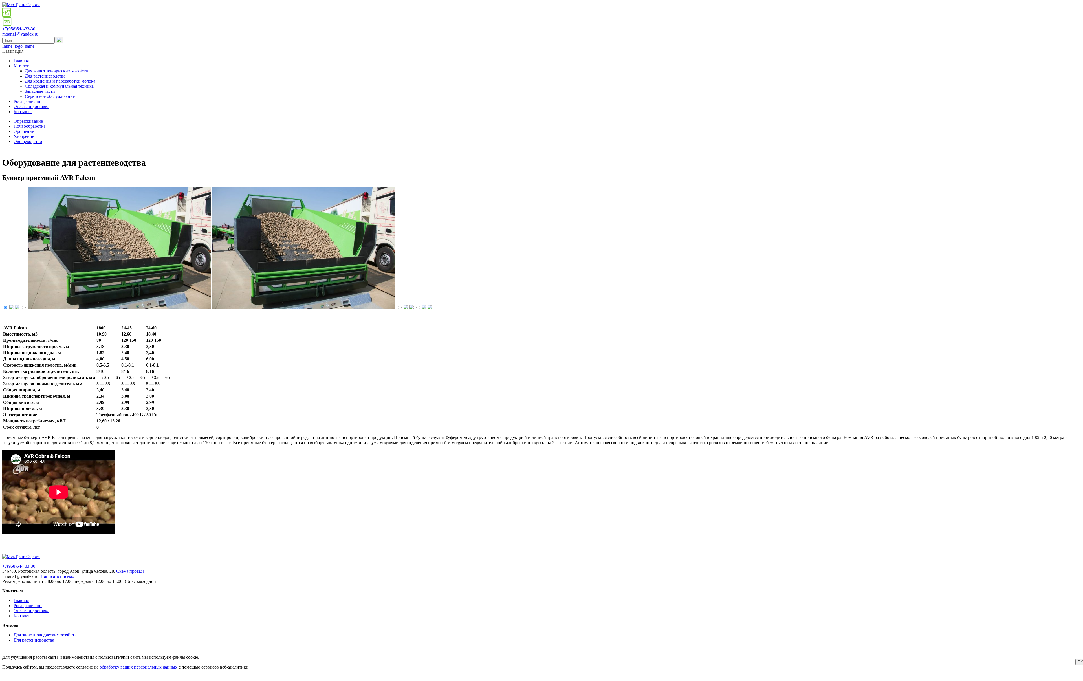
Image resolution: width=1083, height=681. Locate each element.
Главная (21, 60)
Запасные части (40, 91)
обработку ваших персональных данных (138, 667)
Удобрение (24, 136)
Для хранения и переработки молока (60, 81)
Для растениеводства (45, 76)
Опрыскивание (28, 121)
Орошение (24, 131)
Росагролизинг (28, 101)
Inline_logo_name (18, 46)
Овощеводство (28, 141)
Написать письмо (57, 576)
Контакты (23, 111)
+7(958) (18, 29)
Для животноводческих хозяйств (56, 71)
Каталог (21, 65)
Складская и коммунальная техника (59, 86)
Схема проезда (130, 571)
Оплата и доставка (31, 106)
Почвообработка (29, 126)
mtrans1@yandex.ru (20, 34)
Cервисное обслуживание (50, 96)
